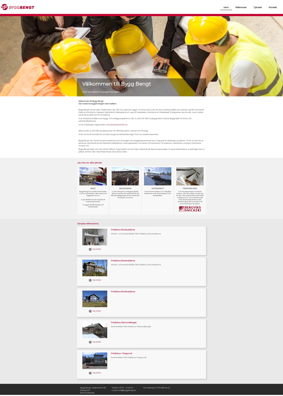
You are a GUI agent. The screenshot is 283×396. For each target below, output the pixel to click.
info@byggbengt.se (127, 390)
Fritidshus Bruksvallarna (123, 229)
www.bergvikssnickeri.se (116, 125)
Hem (226, 7)
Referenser (241, 7)
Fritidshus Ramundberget (124, 322)
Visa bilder (96, 249)
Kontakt (273, 7)
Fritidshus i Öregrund (121, 353)
